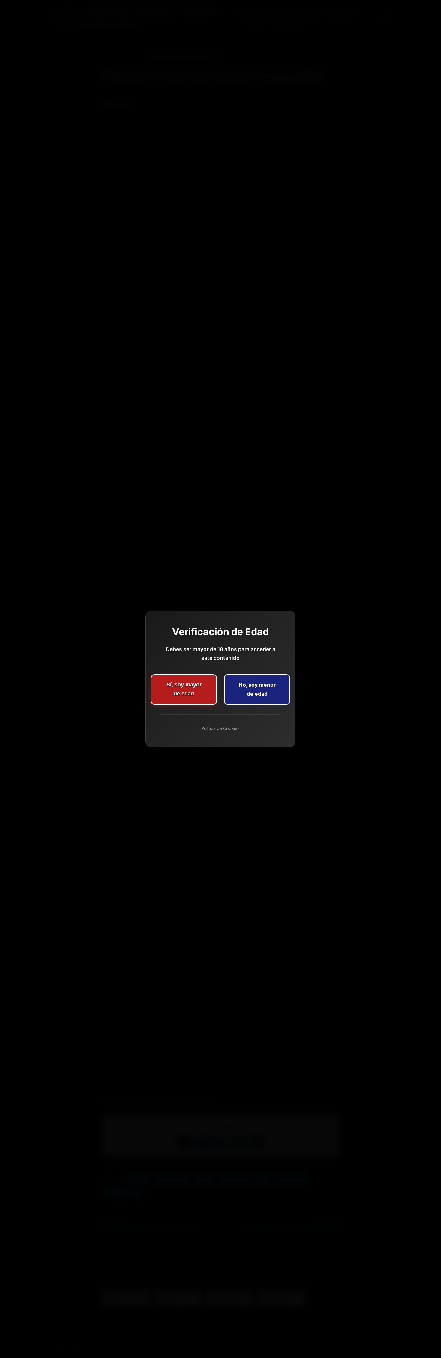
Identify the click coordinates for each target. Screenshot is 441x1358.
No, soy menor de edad (257, 689)
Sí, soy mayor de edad (184, 689)
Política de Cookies (220, 728)
